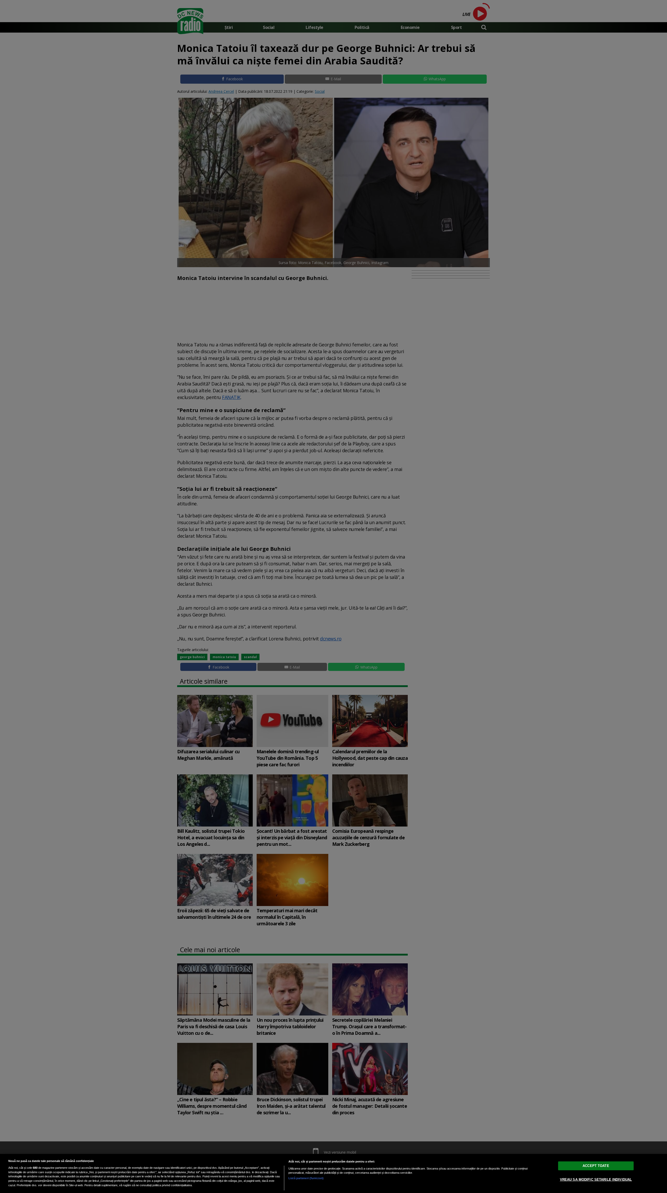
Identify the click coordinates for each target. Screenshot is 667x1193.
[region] (333, 1173)
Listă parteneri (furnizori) (306, 1178)
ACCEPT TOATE (596, 1166)
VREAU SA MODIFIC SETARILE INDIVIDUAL (596, 1180)
